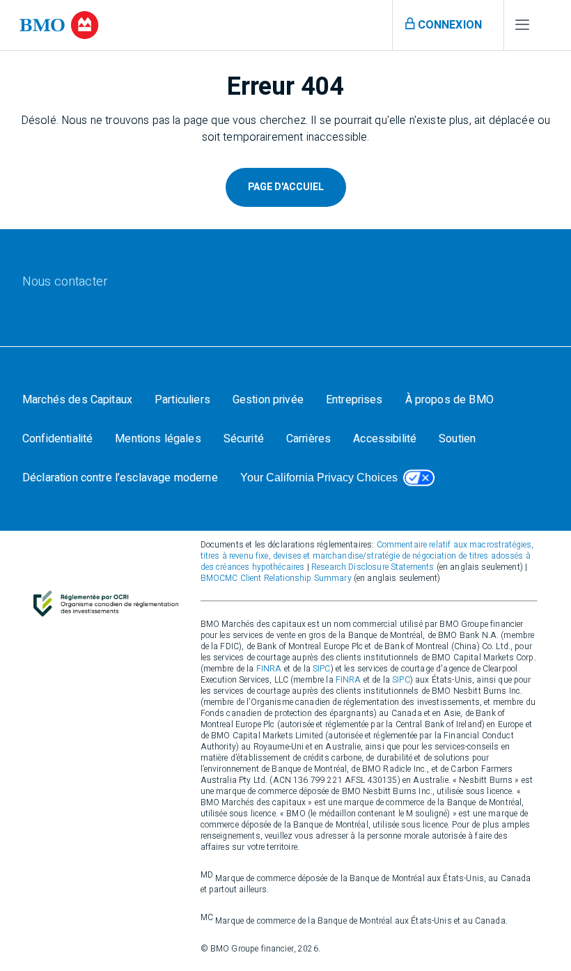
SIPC (322, 668)
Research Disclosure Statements (373, 567)
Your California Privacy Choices (319, 477)
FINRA (269, 668)
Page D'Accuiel (286, 187)
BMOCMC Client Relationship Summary (276, 578)
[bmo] (59, 25)
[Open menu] (522, 28)
